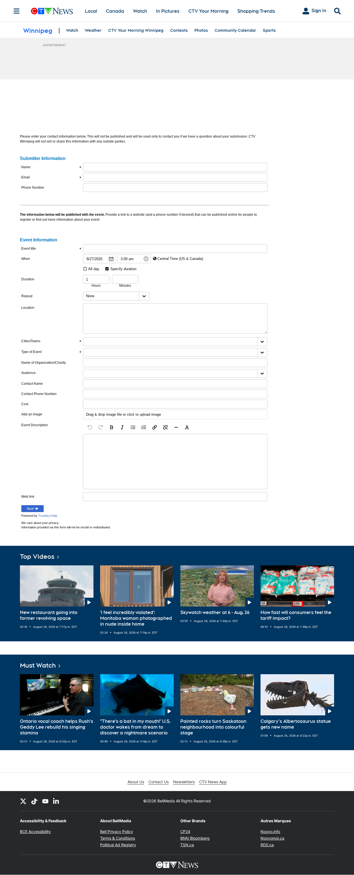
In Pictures (167, 11)
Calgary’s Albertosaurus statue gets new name (296, 724)
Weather (93, 30)
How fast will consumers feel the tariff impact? (296, 615)
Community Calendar (235, 30)
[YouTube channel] (45, 801)
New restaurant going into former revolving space (48, 615)
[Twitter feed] (23, 801)
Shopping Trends (256, 11)
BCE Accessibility (35, 831)
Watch (140, 11)
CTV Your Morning (208, 11)
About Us (135, 781)
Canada (115, 11)
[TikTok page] (34, 801)
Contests (179, 30)
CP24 (185, 831)
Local (91, 11)
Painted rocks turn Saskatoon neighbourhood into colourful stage (213, 727)
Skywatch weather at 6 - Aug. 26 (214, 612)
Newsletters (184, 781)
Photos (201, 30)
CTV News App (213, 781)
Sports (269, 30)
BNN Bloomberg (195, 838)
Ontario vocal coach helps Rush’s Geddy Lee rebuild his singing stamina (56, 727)
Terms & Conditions (117, 838)
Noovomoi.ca (272, 838)
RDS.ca (267, 844)
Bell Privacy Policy (116, 831)
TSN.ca (187, 844)
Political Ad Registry (118, 844)
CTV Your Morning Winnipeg (135, 30)
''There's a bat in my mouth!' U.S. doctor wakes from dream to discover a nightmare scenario (135, 727)
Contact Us (159, 781)
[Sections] (16, 11)
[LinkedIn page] (56, 801)
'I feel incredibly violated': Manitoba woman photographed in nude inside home (136, 618)
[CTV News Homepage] (52, 11)
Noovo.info (270, 831)
